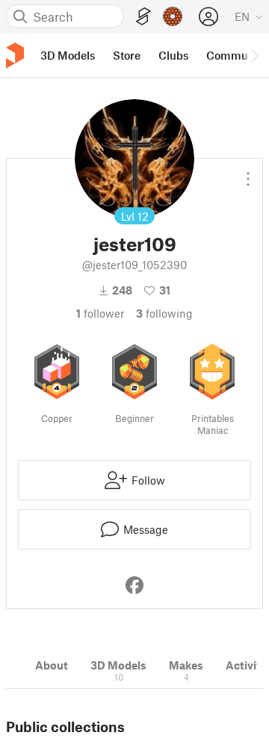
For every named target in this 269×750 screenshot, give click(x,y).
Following (164, 313)
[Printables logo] (15, 55)
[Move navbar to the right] (254, 55)
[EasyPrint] (143, 17)
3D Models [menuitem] (67, 55)
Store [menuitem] (126, 55)
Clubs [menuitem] (173, 55)
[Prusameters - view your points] (172, 16)
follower (100, 313)
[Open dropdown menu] (248, 173)
